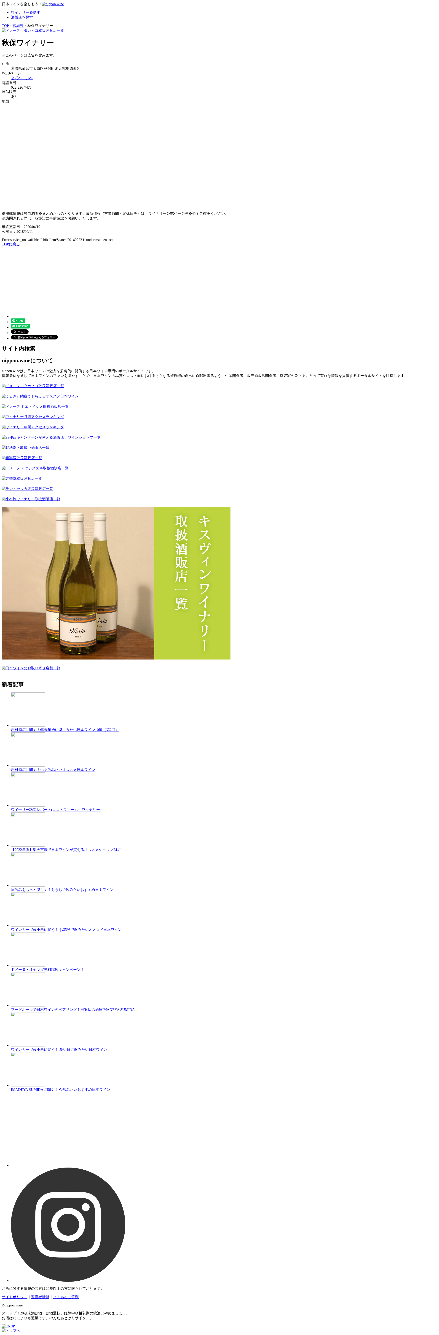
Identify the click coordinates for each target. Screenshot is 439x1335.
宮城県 (18, 26)
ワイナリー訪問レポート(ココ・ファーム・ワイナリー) (56, 810)
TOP (5, 26)
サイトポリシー (14, 1297)
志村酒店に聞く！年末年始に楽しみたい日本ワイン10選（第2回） (65, 730)
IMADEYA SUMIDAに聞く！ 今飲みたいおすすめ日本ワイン (60, 1089)
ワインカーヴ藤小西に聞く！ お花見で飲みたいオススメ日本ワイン (66, 930)
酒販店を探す (22, 17)
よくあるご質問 (66, 1297)
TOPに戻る (11, 244)
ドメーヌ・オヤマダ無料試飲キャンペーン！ (47, 970)
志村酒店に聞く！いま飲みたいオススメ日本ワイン (53, 770)
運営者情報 (40, 1297)
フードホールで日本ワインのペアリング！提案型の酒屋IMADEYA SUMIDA (73, 1010)
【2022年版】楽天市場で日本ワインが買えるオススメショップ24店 (66, 850)
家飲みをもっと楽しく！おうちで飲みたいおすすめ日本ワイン (62, 890)
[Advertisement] (139, 279)
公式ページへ (22, 78)
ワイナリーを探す (25, 12)
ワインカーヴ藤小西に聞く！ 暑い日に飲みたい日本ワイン (59, 1050)
